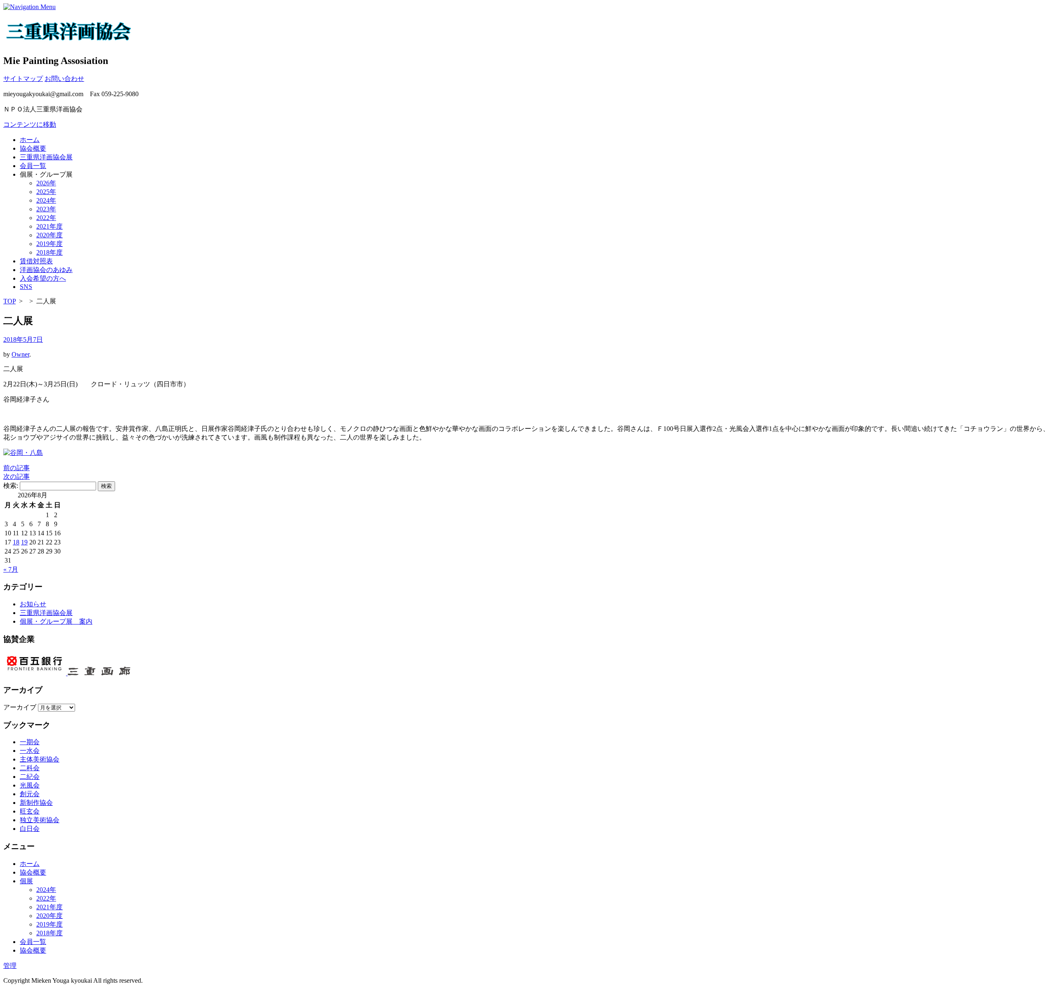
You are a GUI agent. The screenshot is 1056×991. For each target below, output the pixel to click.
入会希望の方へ (43, 278)
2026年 (46, 183)
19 (24, 542)
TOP (9, 301)
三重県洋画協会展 (46, 157)
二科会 (30, 767)
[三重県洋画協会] (69, 38)
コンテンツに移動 (29, 124)
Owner (20, 354)
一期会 (30, 741)
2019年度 (49, 243)
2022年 (46, 217)
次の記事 (16, 476)
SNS (26, 286)
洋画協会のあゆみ (46, 269)
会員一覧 (33, 165)
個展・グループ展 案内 (56, 621)
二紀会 (30, 776)
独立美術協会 (39, 819)
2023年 (46, 209)
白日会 (30, 828)
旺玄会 (30, 811)
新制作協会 (36, 802)
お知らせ (33, 604)
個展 (26, 881)
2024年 (46, 200)
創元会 (30, 793)
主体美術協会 (39, 759)
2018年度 (49, 252)
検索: (10, 485)
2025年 (46, 191)
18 (16, 542)
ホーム (30, 139)
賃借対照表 (36, 261)
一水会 (30, 750)
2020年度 (49, 235)
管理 (9, 965)
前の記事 (16, 467)
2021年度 (49, 226)
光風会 (30, 785)
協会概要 (33, 148)
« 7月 (10, 569)
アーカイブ (19, 707)
